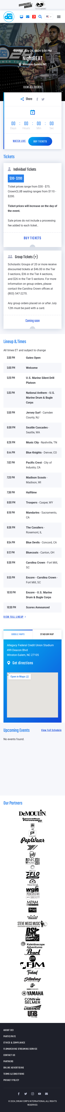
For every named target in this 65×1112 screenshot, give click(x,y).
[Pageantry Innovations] (32, 833)
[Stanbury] (32, 979)
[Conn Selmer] (32, 1000)
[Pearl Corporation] (32, 951)
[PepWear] (32, 840)
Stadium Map (47, 634)
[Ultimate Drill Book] (32, 1014)
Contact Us (9, 1055)
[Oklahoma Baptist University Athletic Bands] (32, 826)
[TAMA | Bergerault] (32, 958)
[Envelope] (46, 1094)
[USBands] (32, 1007)
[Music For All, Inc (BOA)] (32, 882)
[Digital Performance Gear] (32, 910)
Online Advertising (13, 1068)
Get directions (22, 663)
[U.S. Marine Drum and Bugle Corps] (32, 986)
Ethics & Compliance (14, 1043)
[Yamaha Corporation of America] (32, 993)
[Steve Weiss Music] (32, 924)
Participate (9, 1037)
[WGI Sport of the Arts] (32, 889)
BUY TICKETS (40, 141)
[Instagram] (32, 1094)
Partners (8, 1062)
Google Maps (18, 634)
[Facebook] (18, 1094)
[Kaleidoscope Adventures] (32, 944)
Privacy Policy (11, 1080)
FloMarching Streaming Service (20, 1049)
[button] (59, 17)
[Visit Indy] (32, 854)
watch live (19, 141)
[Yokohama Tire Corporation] (32, 847)
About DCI (8, 1030)
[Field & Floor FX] (32, 937)
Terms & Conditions (13, 1074)
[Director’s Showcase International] (32, 930)
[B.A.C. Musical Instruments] (32, 861)
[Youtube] (39, 1094)
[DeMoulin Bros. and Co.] (32, 812)
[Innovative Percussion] (32, 819)
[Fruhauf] (32, 972)
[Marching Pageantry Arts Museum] (32, 903)
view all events (32, 87)
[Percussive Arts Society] (32, 896)
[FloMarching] (32, 875)
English (49, 17)
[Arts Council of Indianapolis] (32, 868)
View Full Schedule (51, 730)
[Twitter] (25, 1094)
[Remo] (32, 917)
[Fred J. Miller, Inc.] (32, 965)
